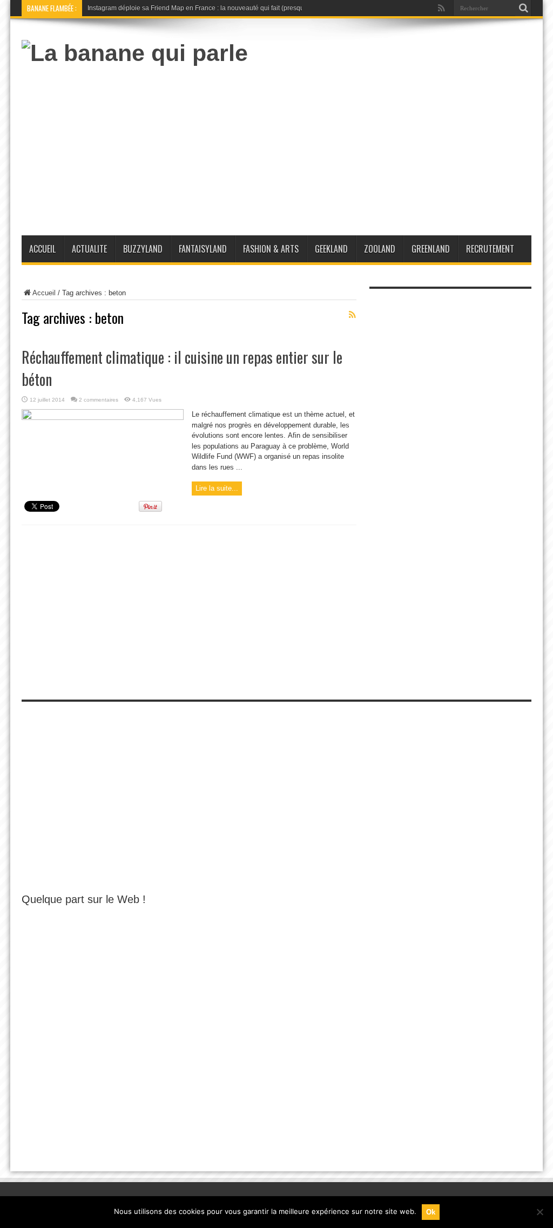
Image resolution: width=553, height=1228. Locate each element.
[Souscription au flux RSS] (352, 314)
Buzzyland (143, 248)
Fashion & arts (271, 248)
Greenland (431, 248)
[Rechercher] (523, 8)
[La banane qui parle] (135, 53)
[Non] (539, 1211)
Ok (430, 1212)
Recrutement (490, 248)
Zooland (379, 248)
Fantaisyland (203, 248)
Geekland (331, 248)
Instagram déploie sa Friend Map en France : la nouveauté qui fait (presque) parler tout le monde (228, 8)
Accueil (42, 248)
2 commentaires (98, 400)
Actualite (89, 248)
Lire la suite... (216, 488)
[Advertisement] (334, 146)
